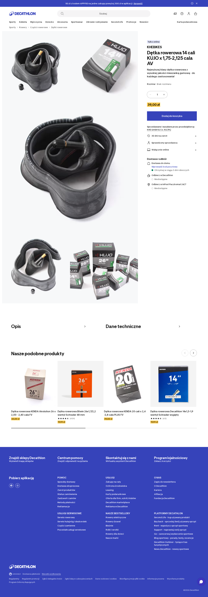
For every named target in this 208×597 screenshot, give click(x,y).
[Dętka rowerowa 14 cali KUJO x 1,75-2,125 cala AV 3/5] (70, 167)
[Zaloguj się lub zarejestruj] (188, 13)
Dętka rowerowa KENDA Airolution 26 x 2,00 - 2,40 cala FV (33, 413)
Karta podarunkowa (187, 22)
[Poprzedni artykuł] (185, 353)
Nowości (144, 22)
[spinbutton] (157, 94)
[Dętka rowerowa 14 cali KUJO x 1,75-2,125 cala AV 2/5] (36, 65)
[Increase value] (164, 94)
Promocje (131, 22)
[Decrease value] (150, 94)
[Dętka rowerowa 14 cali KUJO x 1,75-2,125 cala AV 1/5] (104, 65)
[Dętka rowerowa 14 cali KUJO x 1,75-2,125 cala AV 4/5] (36, 269)
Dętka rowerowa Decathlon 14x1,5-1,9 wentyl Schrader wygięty (171, 413)
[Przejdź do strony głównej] (22, 14)
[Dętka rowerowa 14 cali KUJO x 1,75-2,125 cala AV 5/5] (104, 269)
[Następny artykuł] (193, 353)
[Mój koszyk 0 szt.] (195, 13)
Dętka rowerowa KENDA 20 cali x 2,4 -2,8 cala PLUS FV (125, 413)
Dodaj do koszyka (172, 116)
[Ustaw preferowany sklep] (175, 13)
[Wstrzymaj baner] (192, 3)
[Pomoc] (182, 13)
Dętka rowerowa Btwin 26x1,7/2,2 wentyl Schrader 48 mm (77, 413)
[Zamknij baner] (196, 3)
